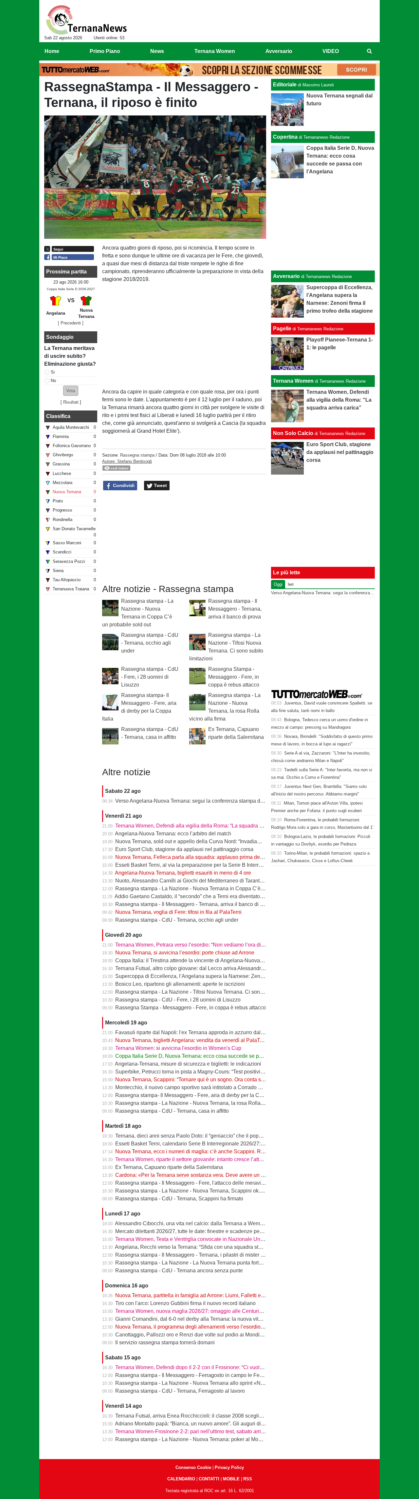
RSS (247, 1478)
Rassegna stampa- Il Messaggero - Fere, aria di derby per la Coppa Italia (199, 1095)
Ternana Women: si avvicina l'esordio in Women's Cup (178, 1048)
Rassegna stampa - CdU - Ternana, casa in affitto (172, 1111)
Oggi (278, 584)
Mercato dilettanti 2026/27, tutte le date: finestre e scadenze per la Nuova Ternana (209, 1231)
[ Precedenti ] (70, 323)
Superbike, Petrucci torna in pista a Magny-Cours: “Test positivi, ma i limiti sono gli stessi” (218, 1071)
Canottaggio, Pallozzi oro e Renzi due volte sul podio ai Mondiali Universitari (204, 1334)
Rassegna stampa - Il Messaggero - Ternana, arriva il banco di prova (235, 608)
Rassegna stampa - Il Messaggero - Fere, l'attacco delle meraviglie (192, 1183)
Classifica (58, 416)
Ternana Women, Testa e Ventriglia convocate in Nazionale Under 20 (195, 1239)
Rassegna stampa (137, 455)
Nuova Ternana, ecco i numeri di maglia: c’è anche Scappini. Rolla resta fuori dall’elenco (217, 1151)
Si (53, 372)
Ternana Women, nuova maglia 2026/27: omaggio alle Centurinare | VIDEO (202, 1311)
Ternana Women (293, 381)
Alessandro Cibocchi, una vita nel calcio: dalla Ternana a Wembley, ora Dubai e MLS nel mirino (225, 1223)
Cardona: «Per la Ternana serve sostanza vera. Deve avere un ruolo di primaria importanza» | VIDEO (232, 1175)
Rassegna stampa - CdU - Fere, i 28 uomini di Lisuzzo (149, 677)
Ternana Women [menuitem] (214, 51)
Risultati (71, 402)
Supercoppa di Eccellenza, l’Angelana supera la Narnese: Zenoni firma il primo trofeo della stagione (231, 976)
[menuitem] (369, 51)
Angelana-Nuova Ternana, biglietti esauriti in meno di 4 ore (183, 873)
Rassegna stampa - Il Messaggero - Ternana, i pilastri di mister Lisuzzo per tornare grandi (218, 1255)
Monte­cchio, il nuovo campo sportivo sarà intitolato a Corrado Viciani (194, 1087)
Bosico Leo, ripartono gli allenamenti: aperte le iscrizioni (180, 984)
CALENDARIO (181, 1478)
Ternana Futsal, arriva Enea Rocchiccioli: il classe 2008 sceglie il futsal (197, 1416)
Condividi (123, 485)
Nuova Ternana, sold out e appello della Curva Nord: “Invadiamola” (192, 841)
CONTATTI (209, 1478)
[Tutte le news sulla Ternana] (86, 20)
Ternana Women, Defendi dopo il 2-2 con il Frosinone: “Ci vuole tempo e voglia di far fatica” (220, 1367)
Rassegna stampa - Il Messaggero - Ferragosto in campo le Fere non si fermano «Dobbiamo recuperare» (236, 1375)
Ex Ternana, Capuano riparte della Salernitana (169, 1167)
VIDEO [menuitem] (330, 51)
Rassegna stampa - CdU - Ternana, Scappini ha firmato (179, 1198)
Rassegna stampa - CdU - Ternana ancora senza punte (179, 1270)
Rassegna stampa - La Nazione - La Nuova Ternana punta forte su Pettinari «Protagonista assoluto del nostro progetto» (253, 1262)
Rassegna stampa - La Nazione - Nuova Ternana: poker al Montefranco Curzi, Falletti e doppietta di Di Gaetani (243, 1439)
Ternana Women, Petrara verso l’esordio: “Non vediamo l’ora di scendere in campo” (211, 945)
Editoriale (285, 84)
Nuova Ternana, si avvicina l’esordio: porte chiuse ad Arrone (184, 952)
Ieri (291, 584)
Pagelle (282, 328)
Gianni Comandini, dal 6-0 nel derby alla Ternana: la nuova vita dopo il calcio (204, 1319)
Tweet (160, 485)
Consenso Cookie (193, 1467)
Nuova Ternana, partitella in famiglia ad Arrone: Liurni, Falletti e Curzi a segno (205, 1295)
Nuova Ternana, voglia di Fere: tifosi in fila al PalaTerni (178, 912)
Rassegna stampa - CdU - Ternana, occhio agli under (149, 643)
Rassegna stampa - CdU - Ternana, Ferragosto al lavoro (180, 1391)
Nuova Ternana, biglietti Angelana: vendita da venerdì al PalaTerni (191, 1040)
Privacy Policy (229, 1467)
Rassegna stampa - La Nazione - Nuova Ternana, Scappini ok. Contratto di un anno (211, 1191)
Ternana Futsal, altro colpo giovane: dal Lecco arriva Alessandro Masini (198, 968)
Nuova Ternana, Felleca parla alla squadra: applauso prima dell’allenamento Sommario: (217, 857)
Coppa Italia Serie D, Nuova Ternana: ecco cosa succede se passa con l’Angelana (210, 1056)
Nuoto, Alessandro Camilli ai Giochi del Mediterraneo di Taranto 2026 (195, 880)
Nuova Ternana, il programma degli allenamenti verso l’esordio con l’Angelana (206, 1327)
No (53, 380)
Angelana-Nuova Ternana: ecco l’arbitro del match (173, 833)
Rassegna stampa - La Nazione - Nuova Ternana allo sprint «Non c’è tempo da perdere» (217, 1383)
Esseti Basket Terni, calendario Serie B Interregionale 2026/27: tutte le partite (204, 1143)
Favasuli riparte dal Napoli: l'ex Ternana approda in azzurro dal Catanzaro (200, 1032)
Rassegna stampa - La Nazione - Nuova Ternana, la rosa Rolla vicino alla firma (206, 1103)
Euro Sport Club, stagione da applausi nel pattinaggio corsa (184, 849)
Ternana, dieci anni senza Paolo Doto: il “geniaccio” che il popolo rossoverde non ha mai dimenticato (231, 1136)
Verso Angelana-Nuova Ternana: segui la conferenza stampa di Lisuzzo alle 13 (206, 801)
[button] (70, 391)
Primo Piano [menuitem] (105, 51)
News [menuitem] (157, 51)
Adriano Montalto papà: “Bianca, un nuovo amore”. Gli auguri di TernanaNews (205, 1423)
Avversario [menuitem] (278, 51)
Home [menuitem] (52, 51)
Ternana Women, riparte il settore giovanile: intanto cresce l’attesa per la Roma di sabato (217, 1159)
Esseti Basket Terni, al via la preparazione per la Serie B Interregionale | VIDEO (207, 865)
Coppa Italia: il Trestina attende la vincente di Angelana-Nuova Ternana (197, 960)
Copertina (285, 137)
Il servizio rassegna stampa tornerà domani (165, 1342)
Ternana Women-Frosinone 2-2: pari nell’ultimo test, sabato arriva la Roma (201, 1431)
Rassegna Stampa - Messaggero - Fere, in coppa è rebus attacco (233, 677)
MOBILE (231, 1478)
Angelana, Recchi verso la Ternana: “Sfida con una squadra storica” (193, 1247)
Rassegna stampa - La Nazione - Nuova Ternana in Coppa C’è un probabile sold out (213, 888)
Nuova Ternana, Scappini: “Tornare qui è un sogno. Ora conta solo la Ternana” (205, 1079)
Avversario (286, 276)
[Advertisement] (323, 224)
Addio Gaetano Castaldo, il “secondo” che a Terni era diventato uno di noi (199, 896)
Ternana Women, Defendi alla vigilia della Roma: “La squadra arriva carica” (202, 825)
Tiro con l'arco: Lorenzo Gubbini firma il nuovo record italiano (185, 1303)
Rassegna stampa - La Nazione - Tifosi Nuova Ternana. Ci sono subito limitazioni (209, 992)
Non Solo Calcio (293, 433)
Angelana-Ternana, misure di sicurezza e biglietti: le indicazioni (188, 1064)
